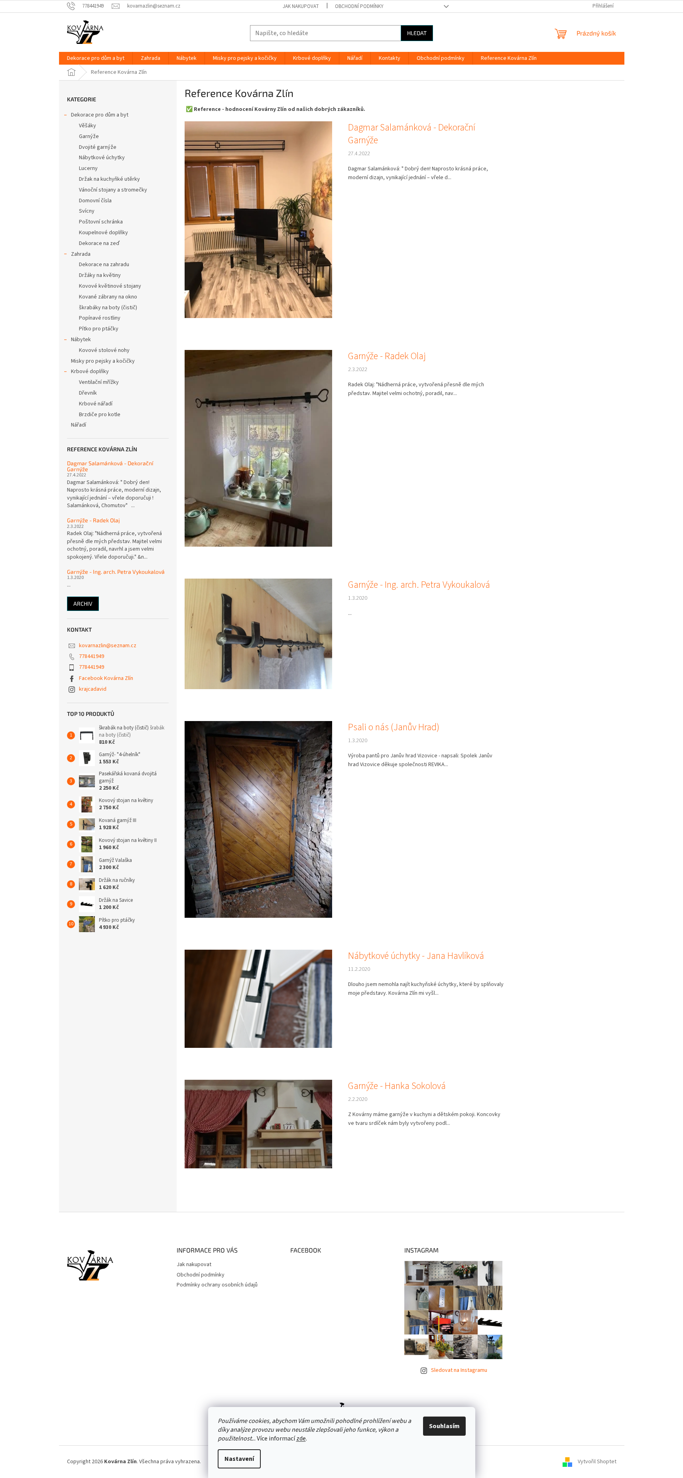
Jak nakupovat (301, 6)
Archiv (83, 603)
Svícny (86, 211)
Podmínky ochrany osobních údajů (217, 1285)
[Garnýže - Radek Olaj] (258, 448)
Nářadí (78, 425)
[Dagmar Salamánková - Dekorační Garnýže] (258, 219)
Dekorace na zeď (99, 243)
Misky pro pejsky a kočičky (103, 361)
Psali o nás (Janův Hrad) (393, 727)
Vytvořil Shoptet (597, 1462)
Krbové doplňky (90, 371)
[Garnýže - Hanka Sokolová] (258, 1124)
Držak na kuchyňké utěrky (109, 179)
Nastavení (239, 1458)
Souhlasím (444, 1426)
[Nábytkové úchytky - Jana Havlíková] (258, 999)
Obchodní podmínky (359, 6)
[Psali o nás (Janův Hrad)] (258, 819)
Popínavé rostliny (99, 318)
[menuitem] (95, 58)
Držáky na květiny (100, 275)
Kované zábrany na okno (108, 297)
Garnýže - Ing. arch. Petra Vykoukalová (116, 572)
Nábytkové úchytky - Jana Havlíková (416, 956)
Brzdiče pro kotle (99, 415)
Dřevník (88, 393)
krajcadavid (92, 689)
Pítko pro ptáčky (98, 329)
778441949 (91, 656)
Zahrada (81, 254)
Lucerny (88, 168)
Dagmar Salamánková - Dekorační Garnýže (110, 466)
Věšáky (87, 126)
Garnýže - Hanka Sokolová (397, 1086)
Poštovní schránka (101, 222)
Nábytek (81, 340)
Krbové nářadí (95, 404)
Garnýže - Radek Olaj (93, 520)
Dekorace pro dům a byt (99, 115)
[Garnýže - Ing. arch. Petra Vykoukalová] (258, 634)
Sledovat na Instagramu (459, 1370)
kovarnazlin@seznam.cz (107, 646)
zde (301, 1438)
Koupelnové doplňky (103, 233)
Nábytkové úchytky (102, 158)
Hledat (417, 33)
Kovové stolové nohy (104, 350)
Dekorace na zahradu (104, 265)
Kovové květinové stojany (110, 286)
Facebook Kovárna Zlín (106, 678)
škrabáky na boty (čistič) (108, 308)
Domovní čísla (95, 201)
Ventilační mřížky (99, 382)
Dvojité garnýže (97, 147)
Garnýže (89, 136)
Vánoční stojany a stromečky (113, 190)
